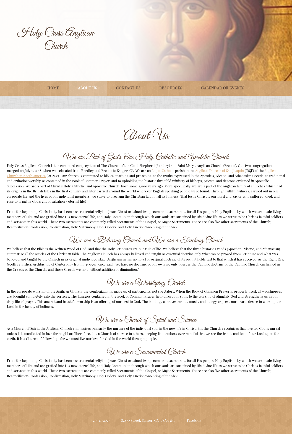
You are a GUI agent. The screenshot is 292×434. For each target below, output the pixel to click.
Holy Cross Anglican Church (55, 40)
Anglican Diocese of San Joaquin (219, 170)
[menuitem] (53, 88)
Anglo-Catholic (162, 170)
